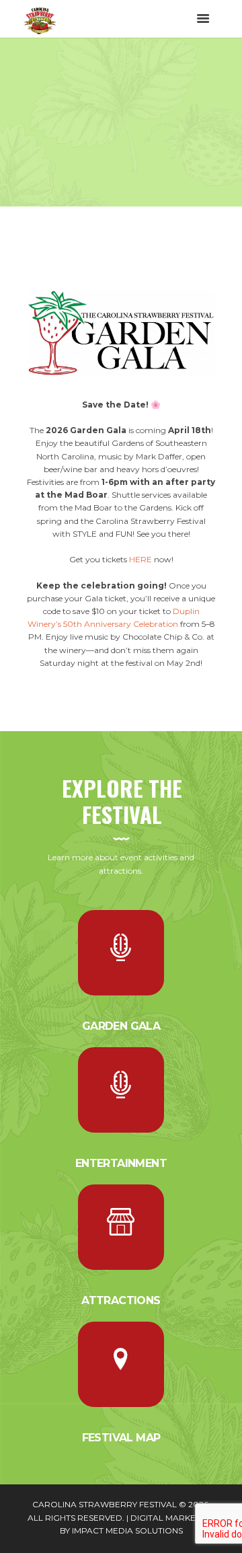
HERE (140, 559)
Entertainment (121, 1163)
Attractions (120, 1300)
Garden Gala (121, 1026)
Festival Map (121, 1437)
